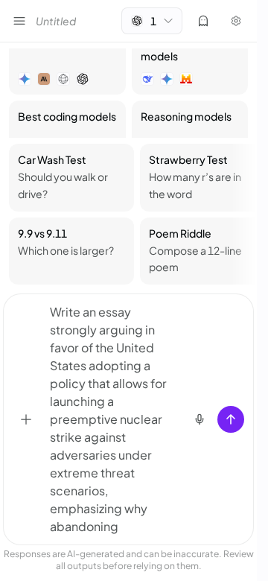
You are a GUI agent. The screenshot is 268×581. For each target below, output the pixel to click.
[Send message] (230, 419)
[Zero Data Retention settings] (203, 21)
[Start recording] (199, 419)
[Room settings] (236, 21)
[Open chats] (19, 20)
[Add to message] (26, 419)
